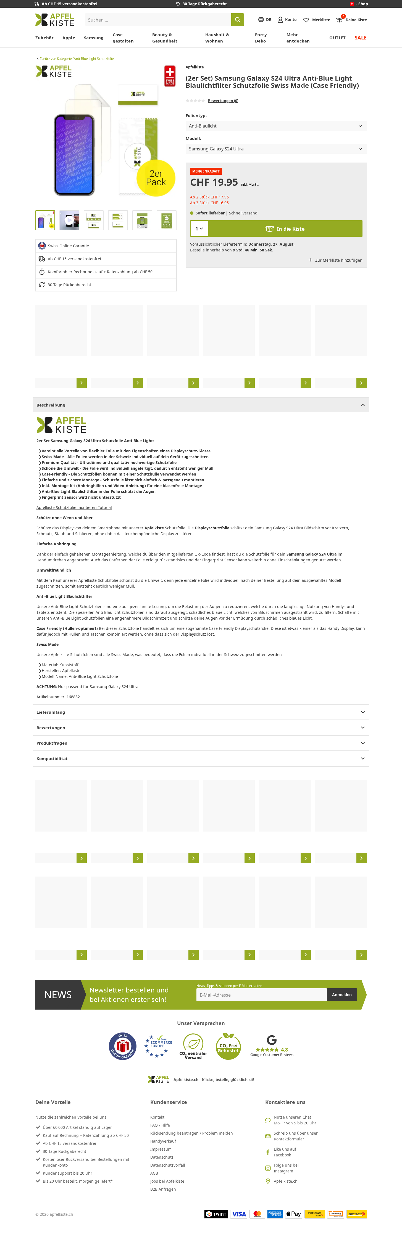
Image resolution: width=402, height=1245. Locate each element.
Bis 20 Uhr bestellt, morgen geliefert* (78, 1181)
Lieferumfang (50, 712)
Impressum (161, 1149)
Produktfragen (51, 743)
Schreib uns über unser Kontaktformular (296, 1136)
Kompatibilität (52, 758)
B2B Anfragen (163, 1189)
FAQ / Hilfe (160, 1125)
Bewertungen (50, 727)
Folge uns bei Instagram (286, 1168)
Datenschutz (162, 1157)
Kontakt (157, 1117)
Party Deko (261, 38)
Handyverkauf (163, 1141)
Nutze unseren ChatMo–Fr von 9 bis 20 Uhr (295, 1119)
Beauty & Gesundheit (165, 38)
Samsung (94, 37)
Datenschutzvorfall (167, 1165)
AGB (154, 1173)
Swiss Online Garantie (68, 245)
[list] (106, 135)
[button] (41, 135)
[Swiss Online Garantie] (122, 1046)
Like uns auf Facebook (285, 1152)
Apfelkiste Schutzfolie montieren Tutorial (74, 507)
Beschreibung (50, 405)
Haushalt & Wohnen (217, 38)
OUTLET (337, 37)
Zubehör (44, 37)
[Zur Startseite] (54, 20)
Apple (68, 37)
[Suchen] (237, 19)
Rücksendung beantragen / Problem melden (191, 1133)
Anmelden (342, 994)
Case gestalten (123, 38)
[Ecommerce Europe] (158, 1046)
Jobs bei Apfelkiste (167, 1181)
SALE (361, 37)
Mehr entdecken (298, 38)
